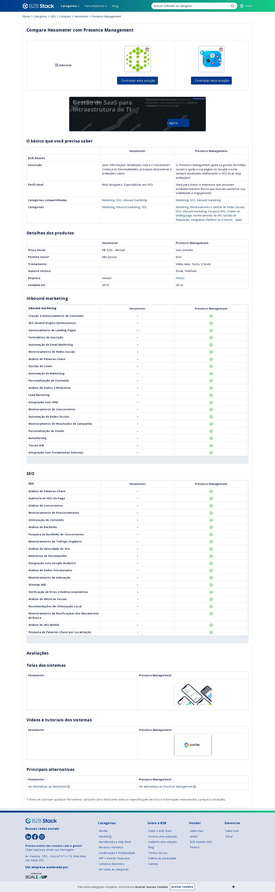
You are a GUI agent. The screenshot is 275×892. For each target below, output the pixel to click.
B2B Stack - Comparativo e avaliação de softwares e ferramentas (38, 6)
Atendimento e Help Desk (115, 842)
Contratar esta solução (138, 81)
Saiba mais (197, 831)
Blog (115, 6)
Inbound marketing (135, 200)
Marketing (108, 200)
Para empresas (94, 6)
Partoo (180, 278)
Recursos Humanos (111, 847)
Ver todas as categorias (114, 869)
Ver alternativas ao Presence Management (166, 786)
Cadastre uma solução (162, 842)
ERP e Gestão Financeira (114, 858)
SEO (118, 200)
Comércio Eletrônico (111, 864)
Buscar (232, 5)
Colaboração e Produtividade (117, 853)
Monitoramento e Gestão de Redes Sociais (217, 207)
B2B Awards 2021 (201, 842)
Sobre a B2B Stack (160, 831)
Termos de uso (157, 853)
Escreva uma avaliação (162, 836)
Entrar (194, 836)
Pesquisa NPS (216, 211)
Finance (195, 847)
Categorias (69, 6)
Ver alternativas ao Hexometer (47, 786)
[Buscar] (194, 6)
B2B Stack (41, 821)
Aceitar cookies (182, 886)
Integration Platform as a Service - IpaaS (216, 220)
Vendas (103, 831)
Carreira (153, 864)
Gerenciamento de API (207, 215)
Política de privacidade (162, 858)
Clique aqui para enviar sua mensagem (49, 849)
